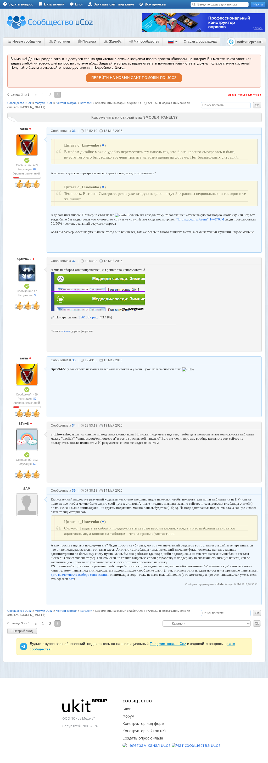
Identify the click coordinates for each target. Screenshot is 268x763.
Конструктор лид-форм (143, 723)
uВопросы (179, 59)
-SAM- (26, 489)
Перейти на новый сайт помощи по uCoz (134, 78)
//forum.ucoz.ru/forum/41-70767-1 (200, 219)
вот (71, 579)
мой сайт (66, 331)
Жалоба (115, 41)
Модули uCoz (44, 102)
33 (74, 360)
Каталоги (86, 102)
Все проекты (155, 4)
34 (74, 425)
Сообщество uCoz (19, 102)
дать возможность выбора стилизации (79, 574)
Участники (62, 41)
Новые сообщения (27, 41)
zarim (24, 129)
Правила (89, 41)
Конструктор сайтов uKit (144, 730)
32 (74, 261)
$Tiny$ (24, 424)
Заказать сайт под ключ (114, 4)
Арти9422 (24, 259)
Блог (79, 4)
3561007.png (88, 317)
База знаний (54, 4)
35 (74, 490)
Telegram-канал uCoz (168, 644)
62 (34, 463)
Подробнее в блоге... (109, 67)
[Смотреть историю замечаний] (16, 177)
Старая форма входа (200, 41)
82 (34, 169)
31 (74, 131)
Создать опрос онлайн (142, 738)
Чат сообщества (146, 41)
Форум (128, 716)
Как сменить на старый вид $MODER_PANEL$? (126, 102)
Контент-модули (66, 102)
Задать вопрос (20, 4)
